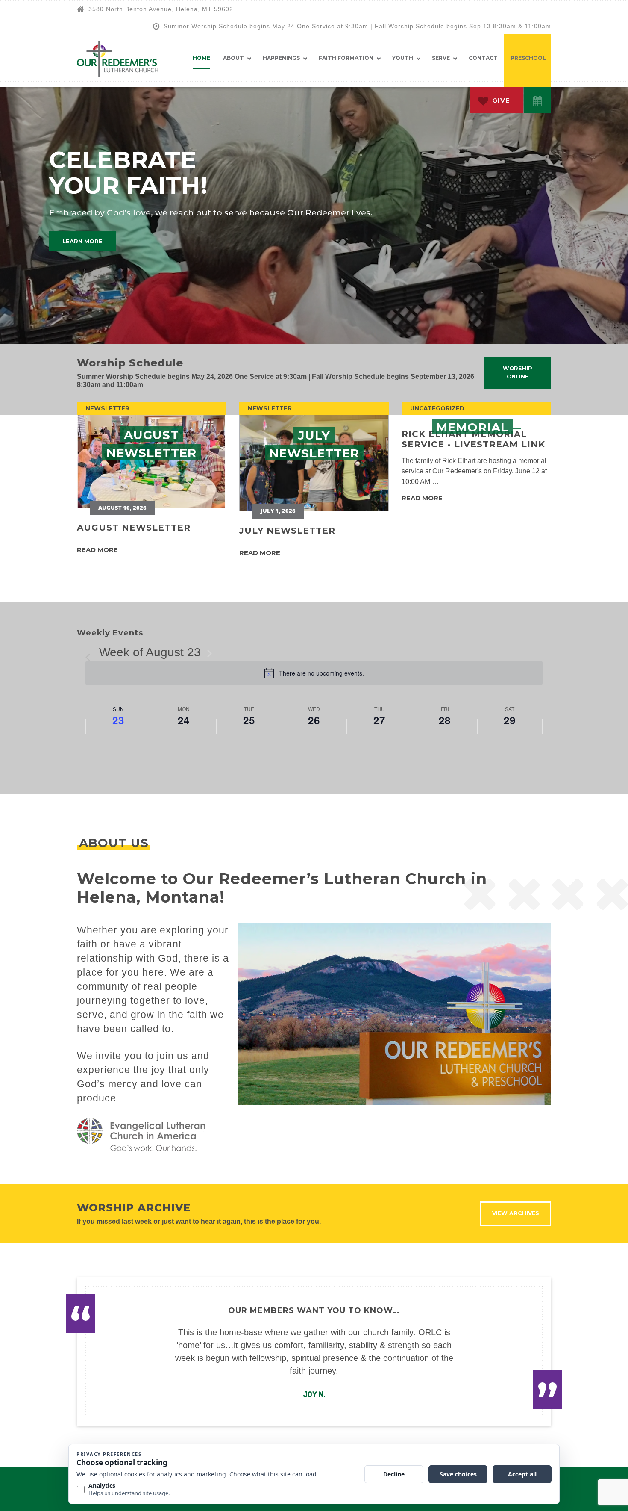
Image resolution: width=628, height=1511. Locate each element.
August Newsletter (134, 527)
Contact (483, 58)
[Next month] (209, 653)
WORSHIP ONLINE (517, 372)
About (233, 58)
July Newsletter (287, 530)
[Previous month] (90, 653)
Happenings (281, 58)
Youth (402, 58)
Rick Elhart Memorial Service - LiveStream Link (473, 439)
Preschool (528, 58)
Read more (97, 550)
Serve (441, 58)
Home (201, 58)
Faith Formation (346, 58)
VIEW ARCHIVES (515, 1213)
